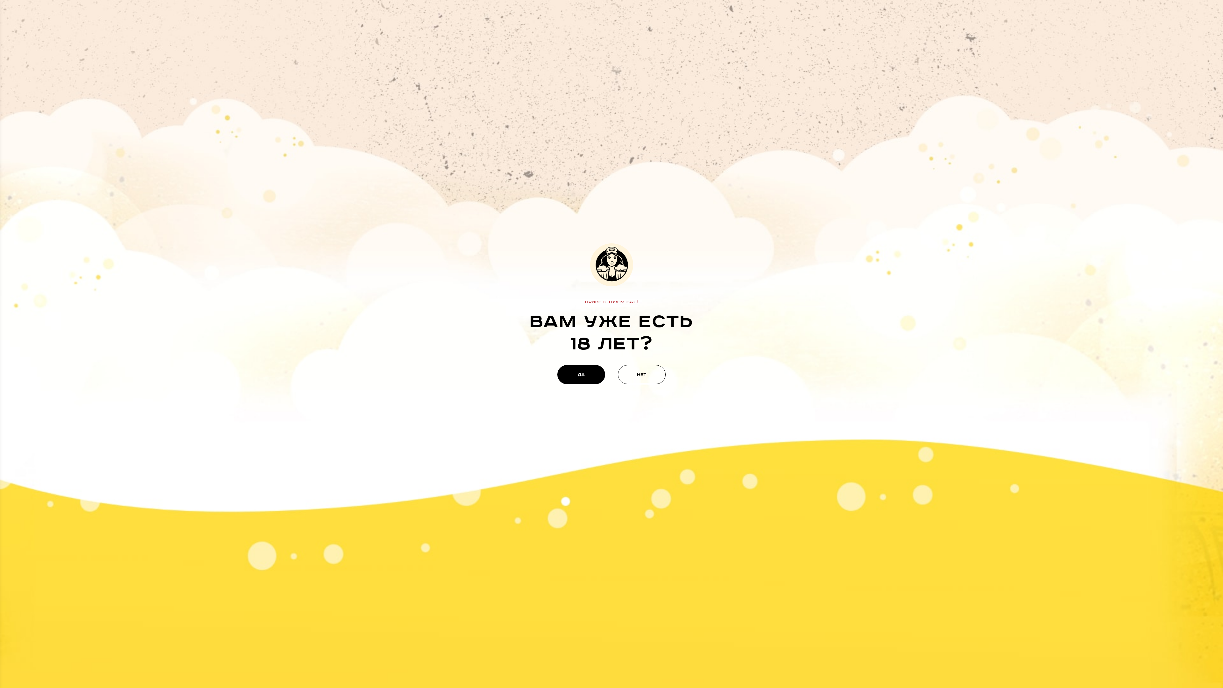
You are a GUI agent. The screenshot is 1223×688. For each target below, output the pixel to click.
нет (642, 374)
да (581, 374)
